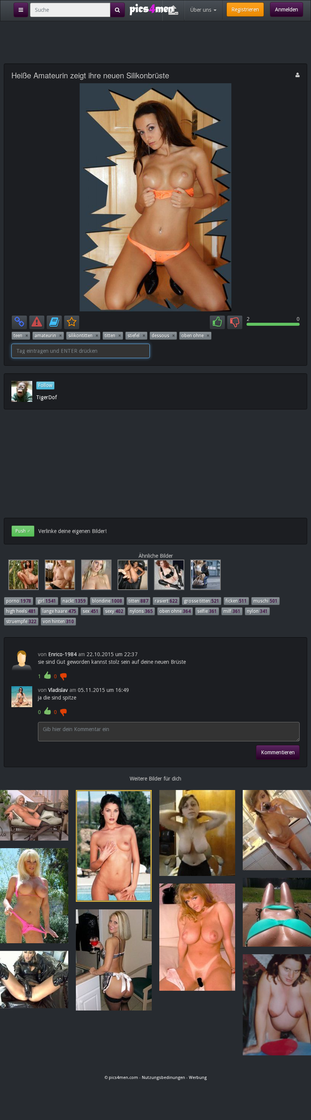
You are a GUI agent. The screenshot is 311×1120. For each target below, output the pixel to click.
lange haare (59, 611)
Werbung (198, 1077)
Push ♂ (23, 531)
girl (47, 601)
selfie (207, 611)
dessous (163, 335)
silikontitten (83, 335)
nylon (257, 611)
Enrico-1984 (62, 654)
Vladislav (58, 690)
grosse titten (201, 601)
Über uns (201, 10)
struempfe (21, 621)
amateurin (48, 335)
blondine (107, 601)
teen (21, 335)
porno (18, 601)
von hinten (58, 621)
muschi (265, 601)
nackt (74, 601)
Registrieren (245, 9)
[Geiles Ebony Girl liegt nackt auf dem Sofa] (131, 577)
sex (91, 611)
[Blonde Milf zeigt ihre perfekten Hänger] (95, 577)
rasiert (166, 601)
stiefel (136, 335)
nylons (141, 611)
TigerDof (46, 397)
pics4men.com (123, 1077)
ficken (236, 601)
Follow (45, 385)
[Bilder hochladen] (173, 10)
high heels (21, 611)
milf (231, 611)
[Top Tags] (21, 10)
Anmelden (286, 9)
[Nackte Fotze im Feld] (22, 577)
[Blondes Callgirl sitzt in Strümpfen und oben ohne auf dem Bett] (58, 577)
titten (113, 335)
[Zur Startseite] (151, 9)
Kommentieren (278, 752)
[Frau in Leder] (167, 577)
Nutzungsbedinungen (163, 1077)
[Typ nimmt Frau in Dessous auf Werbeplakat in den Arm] (203, 577)
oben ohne (195, 335)
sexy (114, 611)
